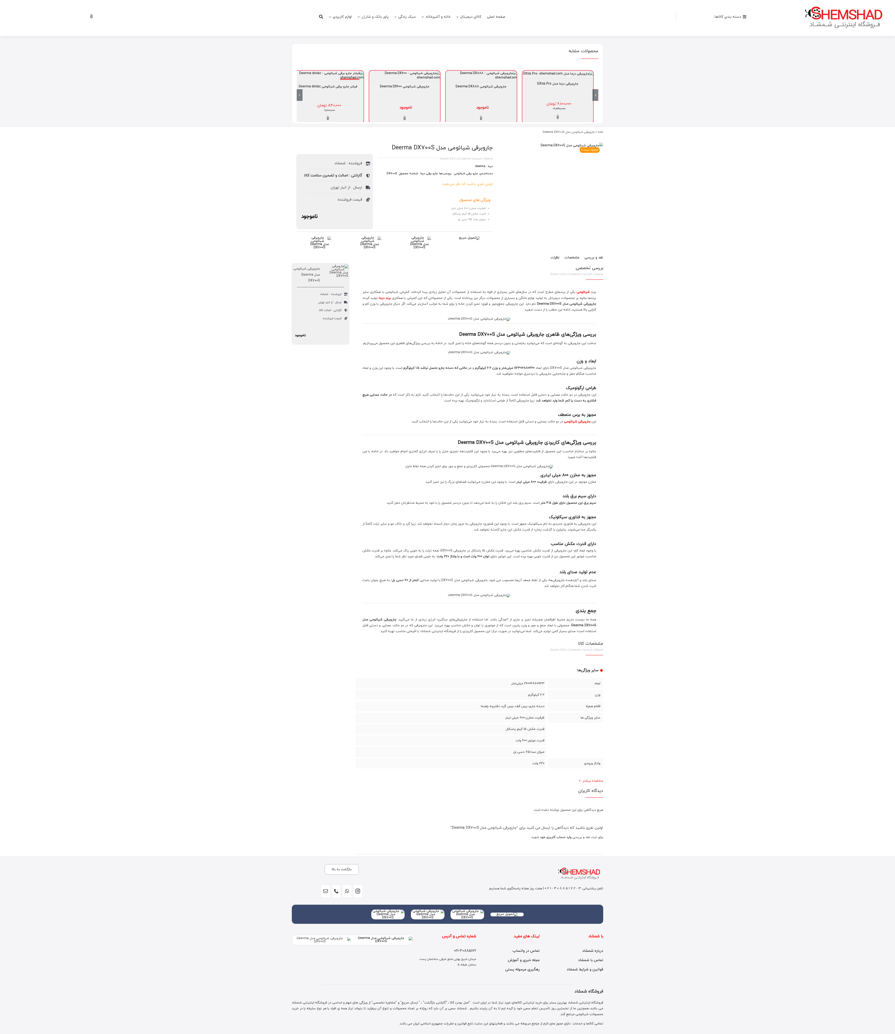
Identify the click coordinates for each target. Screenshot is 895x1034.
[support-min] (419, 238)
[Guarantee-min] (369, 238)
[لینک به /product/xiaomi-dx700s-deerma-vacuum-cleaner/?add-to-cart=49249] (328, 118)
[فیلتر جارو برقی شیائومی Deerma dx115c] (328, 73)
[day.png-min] (319, 238)
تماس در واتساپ (526, 950)
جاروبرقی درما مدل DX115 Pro (557, 84)
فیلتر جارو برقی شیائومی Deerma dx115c (328, 86)
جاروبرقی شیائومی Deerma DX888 (481, 86)
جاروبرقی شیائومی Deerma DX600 (404, 86)
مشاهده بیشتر (592, 781)
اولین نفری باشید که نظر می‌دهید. (467, 184)
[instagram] (358, 891)
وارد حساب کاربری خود (555, 837)
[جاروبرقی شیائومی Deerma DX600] (404, 73)
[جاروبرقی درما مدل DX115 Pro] (558, 74)
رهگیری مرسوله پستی (522, 969)
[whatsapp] (347, 891)
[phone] (336, 891)
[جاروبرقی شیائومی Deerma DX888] (481, 73)
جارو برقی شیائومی (466, 173)
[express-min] (469, 238)
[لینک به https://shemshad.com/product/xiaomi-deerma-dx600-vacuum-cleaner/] (404, 118)
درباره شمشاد (592, 950)
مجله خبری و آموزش (524, 960)
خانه (600, 132)
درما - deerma (484, 166)
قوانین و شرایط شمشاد (585, 969)
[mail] (325, 891)
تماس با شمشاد (590, 960)
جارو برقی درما (429, 173)
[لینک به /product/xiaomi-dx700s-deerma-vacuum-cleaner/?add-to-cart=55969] (557, 117)
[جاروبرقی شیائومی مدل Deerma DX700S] (572, 145)
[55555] (467, 911)
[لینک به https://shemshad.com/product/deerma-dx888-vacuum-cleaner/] (481, 118)
